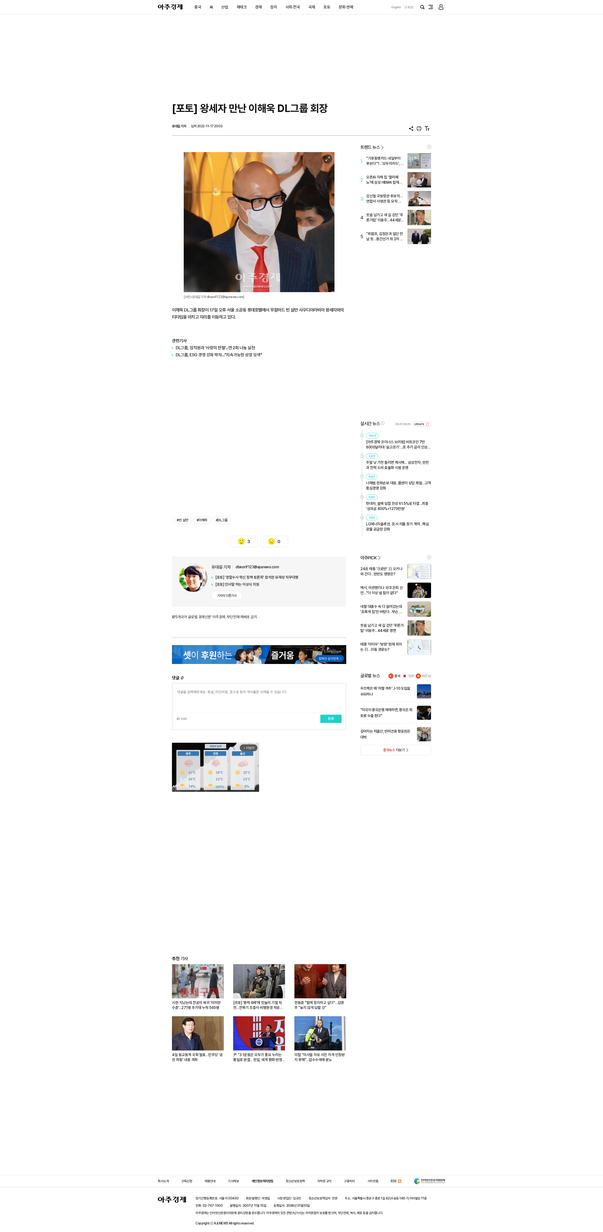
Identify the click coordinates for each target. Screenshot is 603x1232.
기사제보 (233, 1181)
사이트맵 (372, 1181)
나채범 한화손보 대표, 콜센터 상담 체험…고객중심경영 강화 (398, 485)
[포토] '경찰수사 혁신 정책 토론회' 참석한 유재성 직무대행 (256, 577)
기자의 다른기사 (227, 595)
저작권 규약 (324, 1181)
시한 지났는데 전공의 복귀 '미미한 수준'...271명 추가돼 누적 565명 (196, 1005)
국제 (311, 7)
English (396, 7)
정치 (273, 7)
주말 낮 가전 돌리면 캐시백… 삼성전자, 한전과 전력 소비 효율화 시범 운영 (397, 465)
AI (211, 7)
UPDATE (419, 424)
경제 (258, 7)
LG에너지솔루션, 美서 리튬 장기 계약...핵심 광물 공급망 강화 (397, 526)
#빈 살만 (182, 520)
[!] (429, 147)
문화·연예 (346, 7)
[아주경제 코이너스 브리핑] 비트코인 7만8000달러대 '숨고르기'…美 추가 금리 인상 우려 (397, 445)
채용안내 (210, 1181)
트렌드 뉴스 (370, 147)
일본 (411, 676)
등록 (331, 719)
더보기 (383, 751)
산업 (224, 7)
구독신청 (186, 1181)
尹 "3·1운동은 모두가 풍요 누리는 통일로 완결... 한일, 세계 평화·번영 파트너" (257, 1057)
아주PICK (368, 557)
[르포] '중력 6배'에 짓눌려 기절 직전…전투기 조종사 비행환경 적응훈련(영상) (258, 1005)
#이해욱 (202, 520)
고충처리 (349, 1181)
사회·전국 (292, 7)
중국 (197, 7)
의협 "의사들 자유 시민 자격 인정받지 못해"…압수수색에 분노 (319, 1057)
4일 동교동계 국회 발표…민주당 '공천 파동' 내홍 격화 (197, 1057)
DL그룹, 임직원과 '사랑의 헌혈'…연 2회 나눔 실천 (215, 347)
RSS (394, 1181)
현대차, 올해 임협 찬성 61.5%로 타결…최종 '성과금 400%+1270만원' (397, 506)
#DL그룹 (222, 520)
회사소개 (163, 1181)
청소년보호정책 (295, 1181)
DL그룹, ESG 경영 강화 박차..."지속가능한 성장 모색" (219, 354)
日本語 (408, 7)
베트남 (426, 676)
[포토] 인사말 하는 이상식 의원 (237, 584)
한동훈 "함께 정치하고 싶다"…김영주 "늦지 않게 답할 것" (319, 1005)
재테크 (241, 7)
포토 (326, 7)
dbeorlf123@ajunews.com (257, 567)
